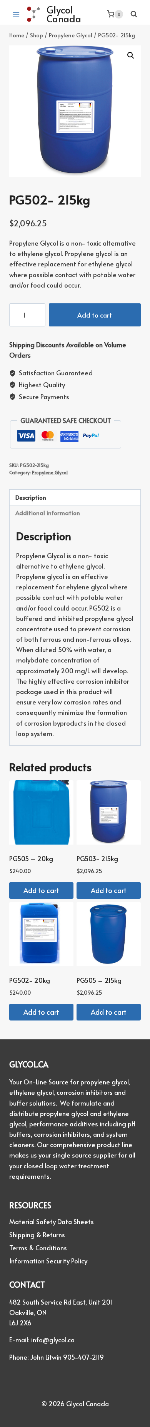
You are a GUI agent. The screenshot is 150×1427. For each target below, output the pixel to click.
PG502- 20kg (29, 980)
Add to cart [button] (41, 890)
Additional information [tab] (47, 513)
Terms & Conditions (38, 1247)
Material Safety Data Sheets (51, 1221)
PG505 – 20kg (31, 858)
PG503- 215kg (97, 858)
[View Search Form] (134, 14)
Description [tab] (30, 497)
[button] (131, 55)
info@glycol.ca (53, 1339)
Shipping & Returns (37, 1234)
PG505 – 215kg (99, 980)
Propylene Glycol (50, 472)
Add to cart (94, 315)
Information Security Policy (48, 1260)
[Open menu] (16, 14)
